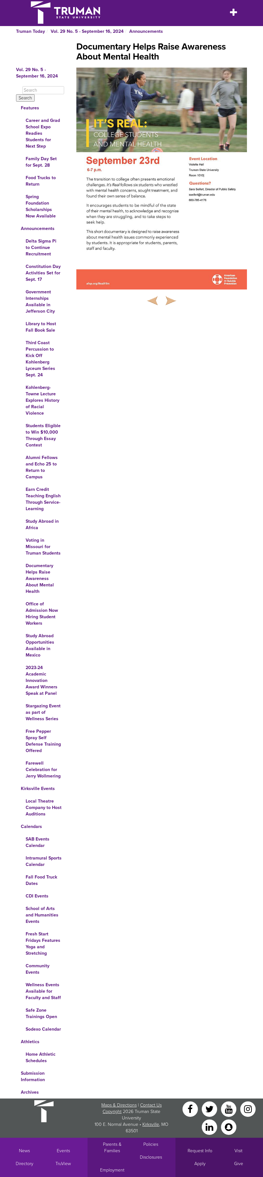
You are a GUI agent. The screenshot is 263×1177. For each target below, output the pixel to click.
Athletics (30, 1041)
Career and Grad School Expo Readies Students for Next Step (43, 133)
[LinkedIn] (210, 1126)
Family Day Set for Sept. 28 (41, 162)
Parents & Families (112, 1148)
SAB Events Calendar (37, 842)
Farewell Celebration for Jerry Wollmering (43, 769)
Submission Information (33, 1076)
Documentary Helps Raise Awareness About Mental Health (40, 578)
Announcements (146, 31)
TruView (63, 1163)
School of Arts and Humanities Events (42, 915)
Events (63, 1151)
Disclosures (151, 1157)
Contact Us (151, 1105)
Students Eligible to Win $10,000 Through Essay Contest (43, 435)
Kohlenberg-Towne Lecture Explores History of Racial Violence (42, 400)
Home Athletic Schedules (40, 1057)
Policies (150, 1144)
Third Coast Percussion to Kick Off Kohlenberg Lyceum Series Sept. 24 (40, 359)
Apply (200, 1163)
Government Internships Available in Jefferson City (40, 301)
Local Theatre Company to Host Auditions (44, 807)
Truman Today (30, 31)
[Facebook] (190, 1108)
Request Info (200, 1151)
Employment (112, 1170)
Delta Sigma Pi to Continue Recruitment (41, 247)
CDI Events (37, 896)
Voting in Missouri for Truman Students (43, 547)
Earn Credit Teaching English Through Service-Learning (43, 499)
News (24, 1151)
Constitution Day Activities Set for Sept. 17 (43, 273)
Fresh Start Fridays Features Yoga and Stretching (43, 943)
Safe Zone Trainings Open (41, 1013)
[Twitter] (210, 1108)
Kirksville (150, 1124)
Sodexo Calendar (43, 1029)
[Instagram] (248, 1108)
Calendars (31, 826)
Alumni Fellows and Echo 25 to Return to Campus (42, 467)
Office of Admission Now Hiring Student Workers (42, 613)
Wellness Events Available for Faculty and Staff (43, 991)
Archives (30, 1092)
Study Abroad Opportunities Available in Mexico (40, 645)
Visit (238, 1151)
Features (30, 108)
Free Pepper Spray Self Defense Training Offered (43, 741)
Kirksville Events (38, 788)
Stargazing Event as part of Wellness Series (43, 712)
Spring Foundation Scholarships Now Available (41, 206)
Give (238, 1163)
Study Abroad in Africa (42, 524)
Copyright (112, 1111)
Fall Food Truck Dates (41, 880)
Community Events (37, 969)
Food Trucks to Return (41, 181)
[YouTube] (229, 1108)
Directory (24, 1163)
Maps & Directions (119, 1105)
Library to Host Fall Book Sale (41, 327)
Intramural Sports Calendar (44, 861)
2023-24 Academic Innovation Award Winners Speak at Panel (41, 680)
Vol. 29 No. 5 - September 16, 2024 (87, 31)
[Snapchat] (229, 1126)
